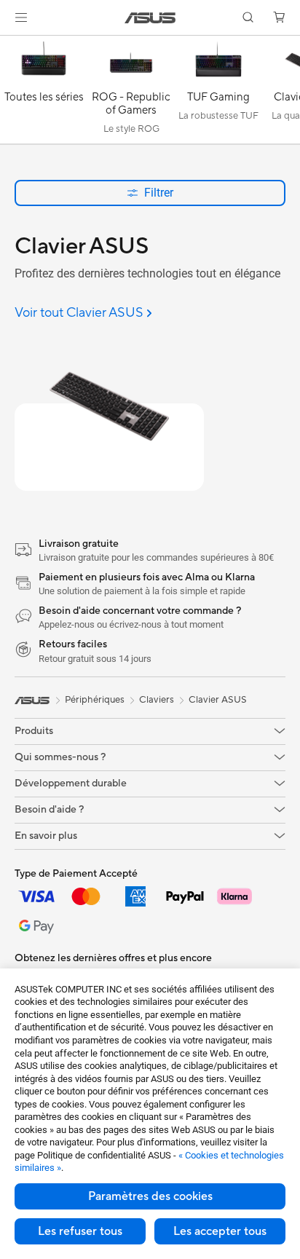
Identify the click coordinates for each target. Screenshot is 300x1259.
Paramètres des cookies (150, 1196)
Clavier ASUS (218, 700)
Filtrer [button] (158, 193)
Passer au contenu (9, 45)
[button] (21, 17)
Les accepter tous (220, 1231)
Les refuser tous (80, 1231)
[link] (150, 17)
